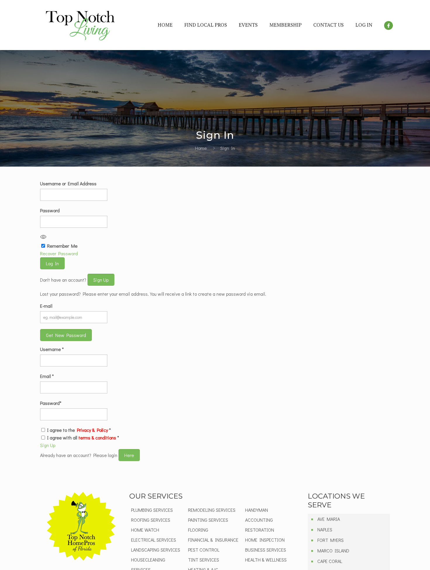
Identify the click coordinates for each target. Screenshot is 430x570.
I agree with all (83, 437)
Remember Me (62, 246)
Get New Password (66, 335)
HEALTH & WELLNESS (266, 560)
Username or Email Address (68, 183)
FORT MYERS (330, 540)
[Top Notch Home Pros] (80, 25)
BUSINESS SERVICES (265, 550)
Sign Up (101, 280)
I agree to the (79, 430)
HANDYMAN (256, 510)
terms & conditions (97, 437)
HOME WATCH (145, 530)
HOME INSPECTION (265, 540)
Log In (52, 263)
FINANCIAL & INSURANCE (213, 540)
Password (50, 210)
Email (47, 376)
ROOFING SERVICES (150, 520)
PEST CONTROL (203, 550)
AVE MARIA (328, 519)
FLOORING (198, 530)
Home (201, 148)
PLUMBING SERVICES (152, 510)
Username (52, 349)
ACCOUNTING (259, 520)
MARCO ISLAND (333, 550)
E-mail (46, 306)
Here (129, 455)
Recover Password (59, 253)
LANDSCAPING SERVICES (155, 550)
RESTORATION (259, 530)
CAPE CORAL (329, 561)
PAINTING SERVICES (208, 520)
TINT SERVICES (203, 560)
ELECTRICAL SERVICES (153, 540)
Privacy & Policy (92, 430)
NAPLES (324, 529)
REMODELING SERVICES (211, 510)
